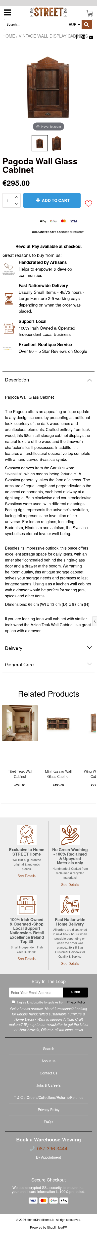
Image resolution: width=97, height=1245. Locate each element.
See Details (27, 875)
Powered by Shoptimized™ (48, 1227)
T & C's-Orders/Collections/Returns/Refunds (48, 1097)
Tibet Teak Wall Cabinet (20, 774)
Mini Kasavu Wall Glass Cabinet (58, 774)
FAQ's (48, 1121)
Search (48, 1048)
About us (48, 1060)
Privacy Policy (76, 1002)
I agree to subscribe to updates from (51, 1002)
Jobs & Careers (48, 1085)
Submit (75, 992)
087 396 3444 (52, 1148)
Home (8, 36)
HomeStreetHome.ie (40, 1219)
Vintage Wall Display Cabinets (53, 36)
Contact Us (48, 1072)
